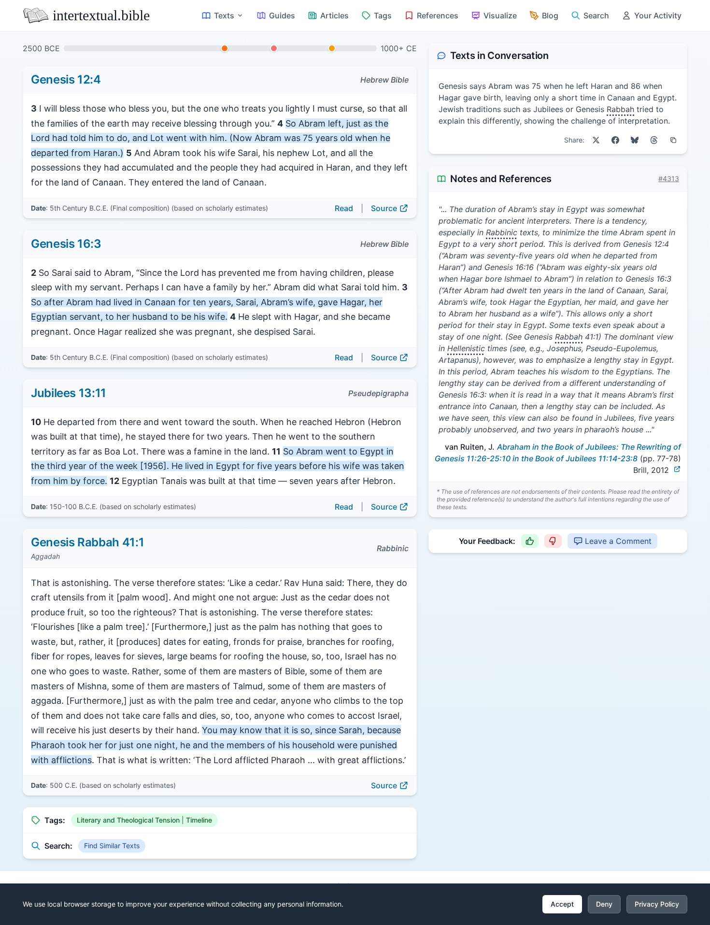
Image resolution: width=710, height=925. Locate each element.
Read (344, 208)
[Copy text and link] (673, 140)
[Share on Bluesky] (634, 140)
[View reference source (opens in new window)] (677, 469)
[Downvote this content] (553, 541)
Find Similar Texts (112, 845)
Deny (604, 904)
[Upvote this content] (530, 541)
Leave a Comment (618, 541)
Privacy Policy (657, 904)
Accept (562, 904)
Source (384, 208)
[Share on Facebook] (615, 140)
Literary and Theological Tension (128, 820)
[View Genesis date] (224, 48)
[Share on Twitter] (596, 140)
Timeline (199, 820)
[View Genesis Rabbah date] (332, 48)
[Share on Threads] (654, 140)
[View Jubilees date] (274, 48)
